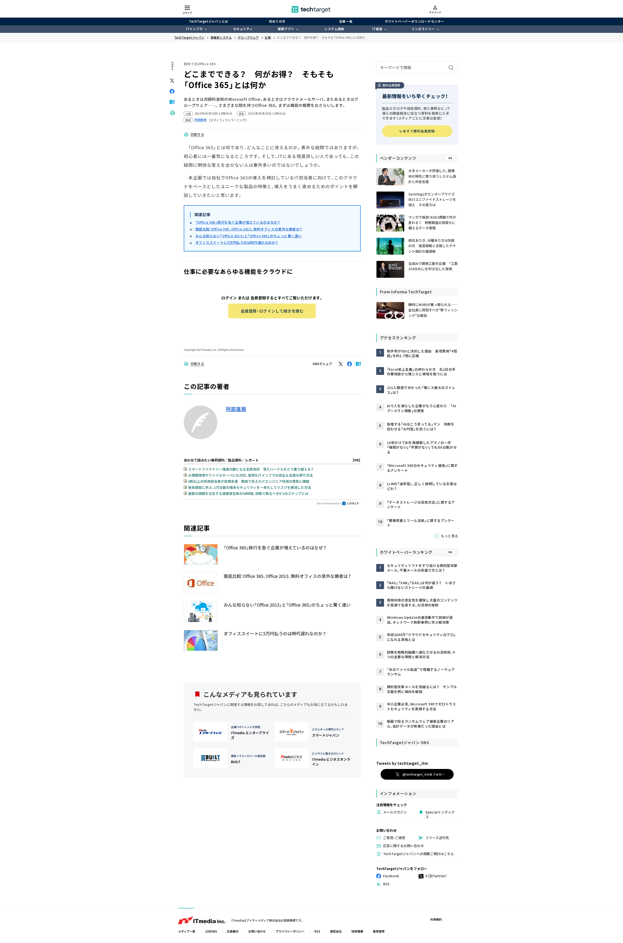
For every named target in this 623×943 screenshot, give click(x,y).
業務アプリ (286, 29)
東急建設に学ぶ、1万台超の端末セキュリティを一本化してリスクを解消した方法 (249, 487)
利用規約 (436, 919)
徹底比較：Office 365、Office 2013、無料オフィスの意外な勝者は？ (248, 229)
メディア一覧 (186, 931)
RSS (317, 931)
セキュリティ (243, 29)
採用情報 (357, 931)
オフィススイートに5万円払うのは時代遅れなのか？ (236, 242)
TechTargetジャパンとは (208, 21)
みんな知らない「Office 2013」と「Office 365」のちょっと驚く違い (248, 235)
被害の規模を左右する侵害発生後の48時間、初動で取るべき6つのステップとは (248, 493)
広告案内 (232, 931)
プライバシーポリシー (290, 931)
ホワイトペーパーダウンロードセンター (414, 21)
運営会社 (336, 931)
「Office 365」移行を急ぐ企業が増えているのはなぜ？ (237, 222)
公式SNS (211, 931)
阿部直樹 (236, 409)
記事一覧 (345, 21)
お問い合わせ (257, 931)
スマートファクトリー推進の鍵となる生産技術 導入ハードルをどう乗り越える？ (250, 469)
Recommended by (329, 503)
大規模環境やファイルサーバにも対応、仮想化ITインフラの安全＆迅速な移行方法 (250, 475)
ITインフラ (194, 29)
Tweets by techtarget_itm (402, 763)
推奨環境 (379, 931)
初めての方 (277, 21)
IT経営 (377, 29)
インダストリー (423, 29)
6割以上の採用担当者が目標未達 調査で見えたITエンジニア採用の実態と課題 (248, 481)
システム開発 (334, 29)
